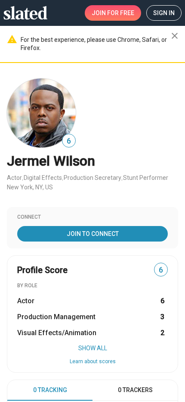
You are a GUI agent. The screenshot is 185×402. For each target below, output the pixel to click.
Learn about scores (93, 361)
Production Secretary (92, 177)
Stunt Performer (145, 177)
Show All (92, 348)
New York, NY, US (30, 187)
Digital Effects (43, 177)
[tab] (49, 390)
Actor (14, 177)
